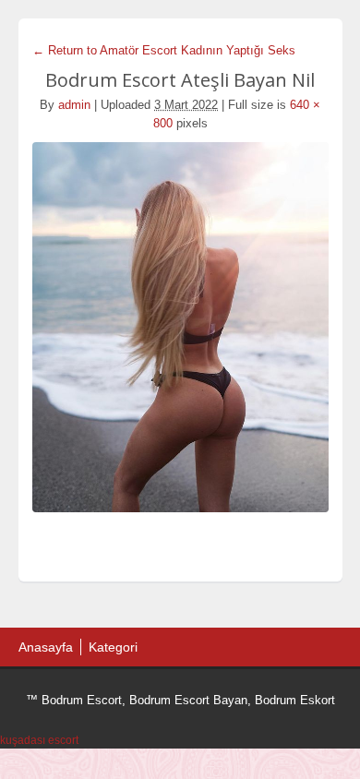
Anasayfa (45, 647)
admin (74, 105)
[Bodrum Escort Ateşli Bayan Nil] (180, 327)
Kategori (113, 647)
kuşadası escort (39, 740)
